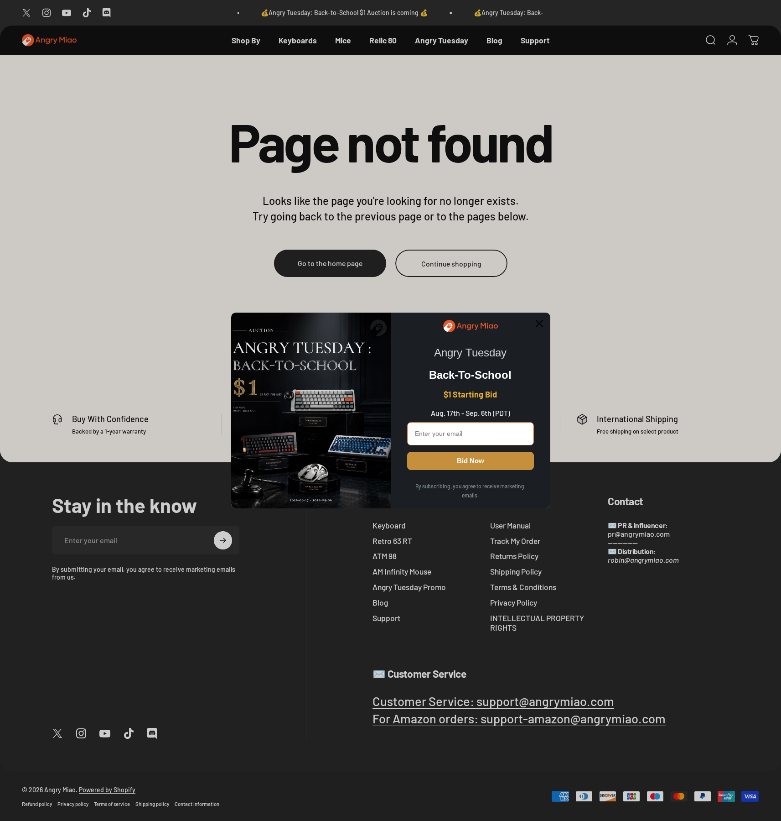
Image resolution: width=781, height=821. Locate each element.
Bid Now (470, 461)
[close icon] (539, 324)
